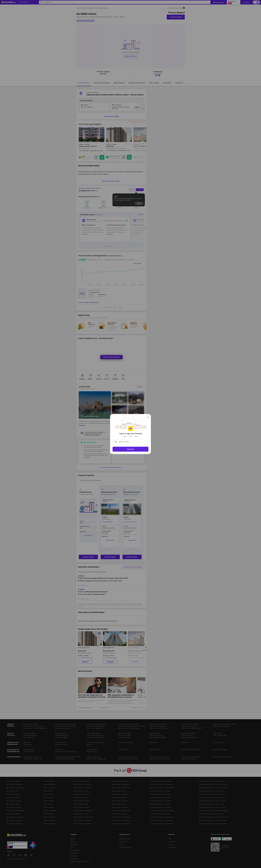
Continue (130, 449)
